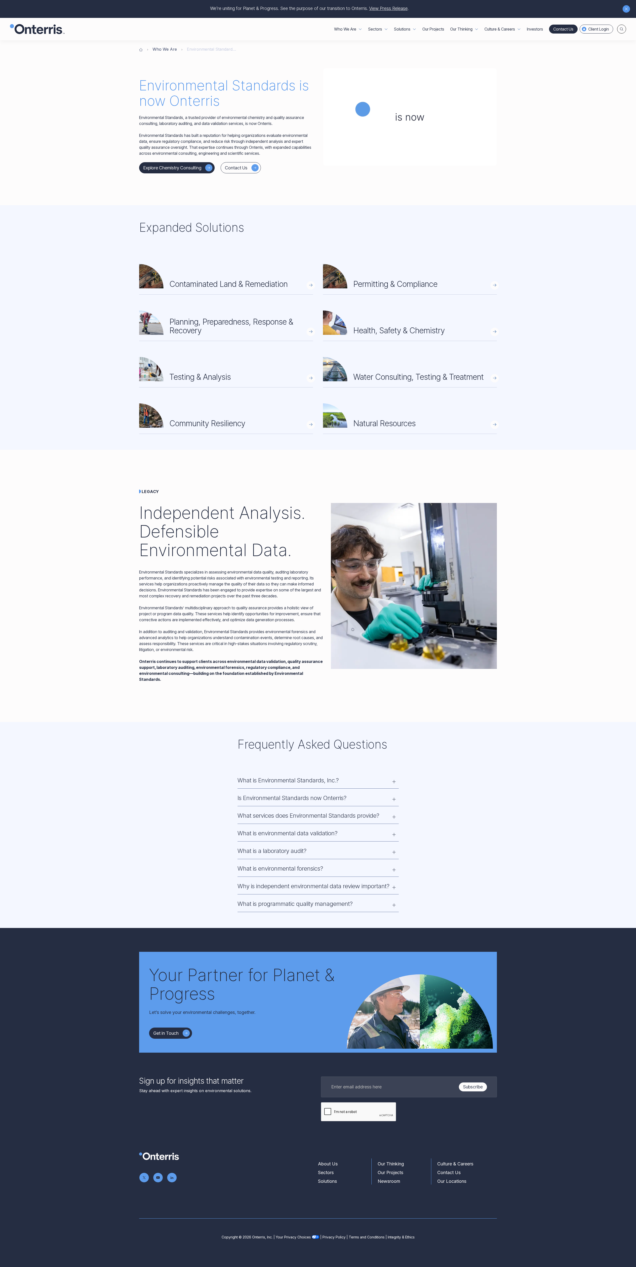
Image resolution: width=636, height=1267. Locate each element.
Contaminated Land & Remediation (228, 284)
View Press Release (388, 8)
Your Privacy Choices (293, 1237)
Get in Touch (166, 1033)
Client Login (598, 29)
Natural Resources (384, 423)
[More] (360, 29)
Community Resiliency (207, 423)
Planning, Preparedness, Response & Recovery (231, 326)
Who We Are (165, 49)
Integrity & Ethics (401, 1237)
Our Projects (433, 29)
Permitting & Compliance (395, 284)
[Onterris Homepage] (141, 49)
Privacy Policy (334, 1237)
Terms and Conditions (367, 1237)
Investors (535, 29)
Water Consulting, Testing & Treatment (418, 377)
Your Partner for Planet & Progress (241, 984)
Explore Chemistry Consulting (172, 167)
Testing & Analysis (200, 377)
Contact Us (563, 29)
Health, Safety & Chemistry (399, 330)
